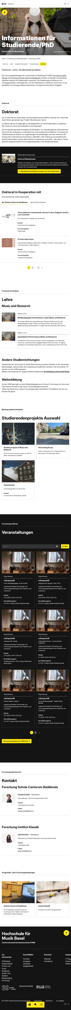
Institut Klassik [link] (7, 964)
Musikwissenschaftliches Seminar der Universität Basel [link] (40, 171)
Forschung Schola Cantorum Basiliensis (25, 78)
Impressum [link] (49, 1001)
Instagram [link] (26, 961)
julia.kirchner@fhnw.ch (25, 851)
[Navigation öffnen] (41, 1005)
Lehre (11, 64)
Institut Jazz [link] (6, 973)
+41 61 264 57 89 (23, 845)
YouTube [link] (26, 959)
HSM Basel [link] (6, 961)
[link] (8, 3)
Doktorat (5, 64)
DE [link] (65, 4)
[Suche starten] (36, 1005)
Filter (66, 546)
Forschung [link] (6, 981)
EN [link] (68, 4)
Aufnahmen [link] (48, 961)
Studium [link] (5, 976)
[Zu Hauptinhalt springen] (4, 12)
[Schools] (30, 1005)
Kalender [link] (47, 959)
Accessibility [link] (60, 1001)
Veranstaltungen (34, 64)
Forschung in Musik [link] (34, 58)
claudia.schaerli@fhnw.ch (26, 811)
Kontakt (43, 64)
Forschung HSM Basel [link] (60, 52)
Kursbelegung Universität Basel (56, 372)
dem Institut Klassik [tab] (38, 202)
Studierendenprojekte (21, 64)
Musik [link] (3, 58)
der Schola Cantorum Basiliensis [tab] (15, 202)
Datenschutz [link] (38, 1001)
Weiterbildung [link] (7, 978)
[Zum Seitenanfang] (66, 933)
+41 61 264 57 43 (23, 805)
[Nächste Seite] (42, 267)
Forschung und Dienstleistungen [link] (17, 58)
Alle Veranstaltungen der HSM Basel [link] (15, 741)
